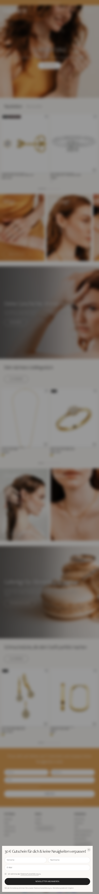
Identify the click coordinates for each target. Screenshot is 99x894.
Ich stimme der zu (24, 874)
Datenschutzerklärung (29, 874)
